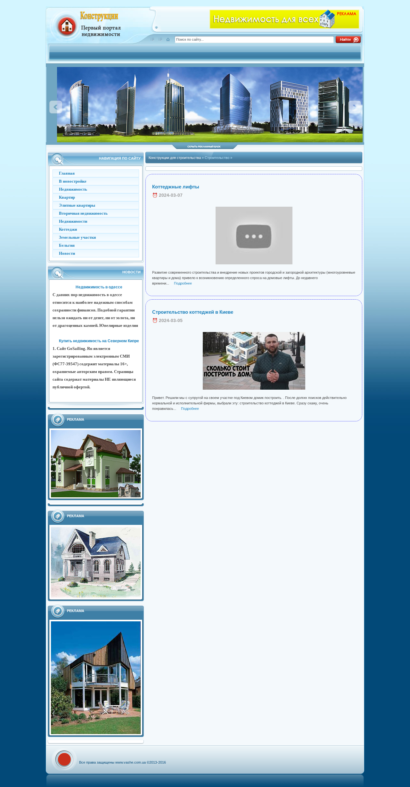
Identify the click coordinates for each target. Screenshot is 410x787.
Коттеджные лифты (175, 186)
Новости (67, 253)
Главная (67, 173)
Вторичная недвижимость (83, 213)
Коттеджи (68, 229)
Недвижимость (73, 189)
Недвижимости (73, 221)
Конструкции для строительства (175, 158)
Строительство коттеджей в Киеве (192, 312)
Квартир (67, 197)
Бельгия (67, 245)
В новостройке (72, 181)
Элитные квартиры (77, 205)
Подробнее (183, 283)
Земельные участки (77, 237)
